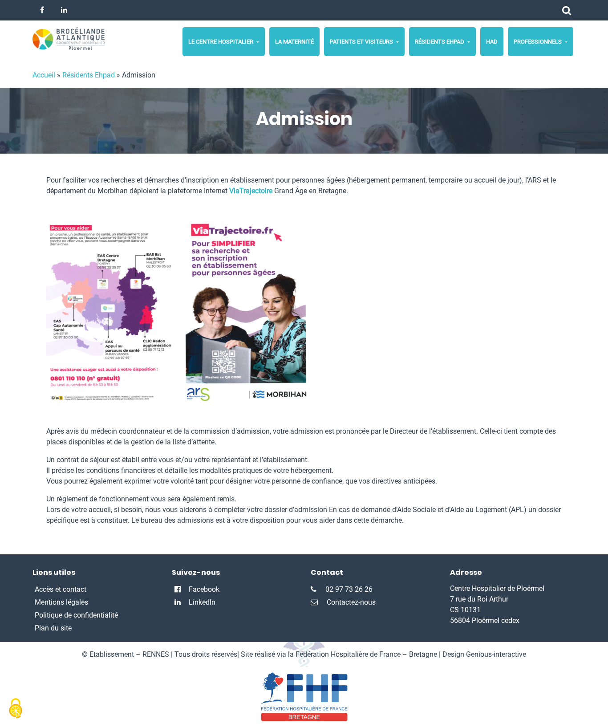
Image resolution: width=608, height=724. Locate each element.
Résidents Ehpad (440, 41)
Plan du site (53, 628)
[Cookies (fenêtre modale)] (15, 709)
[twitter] (42, 10)
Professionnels (538, 41)
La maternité (294, 41)
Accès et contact (60, 589)
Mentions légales (61, 602)
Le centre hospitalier (221, 41)
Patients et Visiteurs (362, 41)
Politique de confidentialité (76, 615)
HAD (492, 41)
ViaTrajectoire (250, 191)
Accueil (43, 75)
